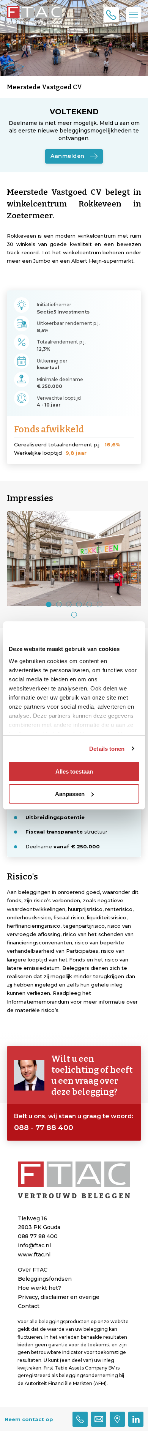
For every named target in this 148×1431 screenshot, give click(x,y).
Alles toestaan (74, 771)
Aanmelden (67, 156)
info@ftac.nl (34, 1245)
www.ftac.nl (34, 1254)
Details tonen (106, 748)
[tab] (49, 604)
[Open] (133, 14)
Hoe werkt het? (39, 1287)
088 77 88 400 (38, 1236)
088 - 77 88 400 (43, 1127)
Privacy (28, 1297)
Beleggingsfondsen (45, 1278)
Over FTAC (32, 1269)
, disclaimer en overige (68, 1297)
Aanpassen (70, 794)
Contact (28, 1306)
